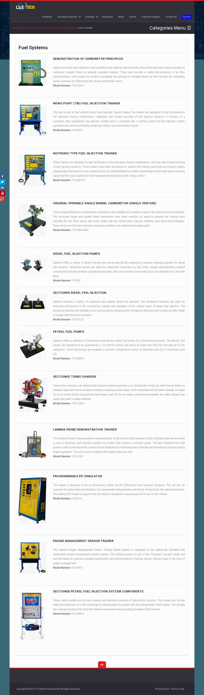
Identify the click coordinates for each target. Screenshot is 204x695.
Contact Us (171, 17)
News (121, 17)
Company (90, 17)
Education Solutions (67, 17)
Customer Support (151, 17)
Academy (47, 17)
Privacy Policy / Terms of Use (169, 689)
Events (132, 17)
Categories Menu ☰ (170, 28)
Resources (107, 17)
